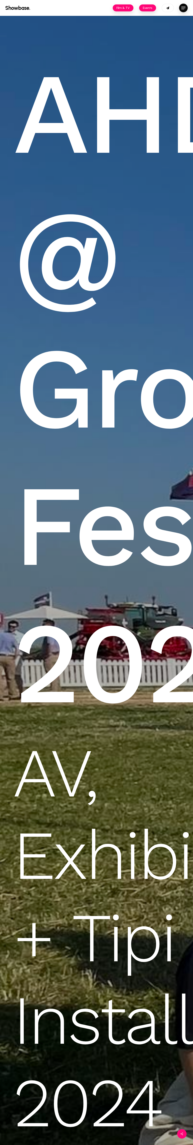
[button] (183, 8)
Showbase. (17, 8)
